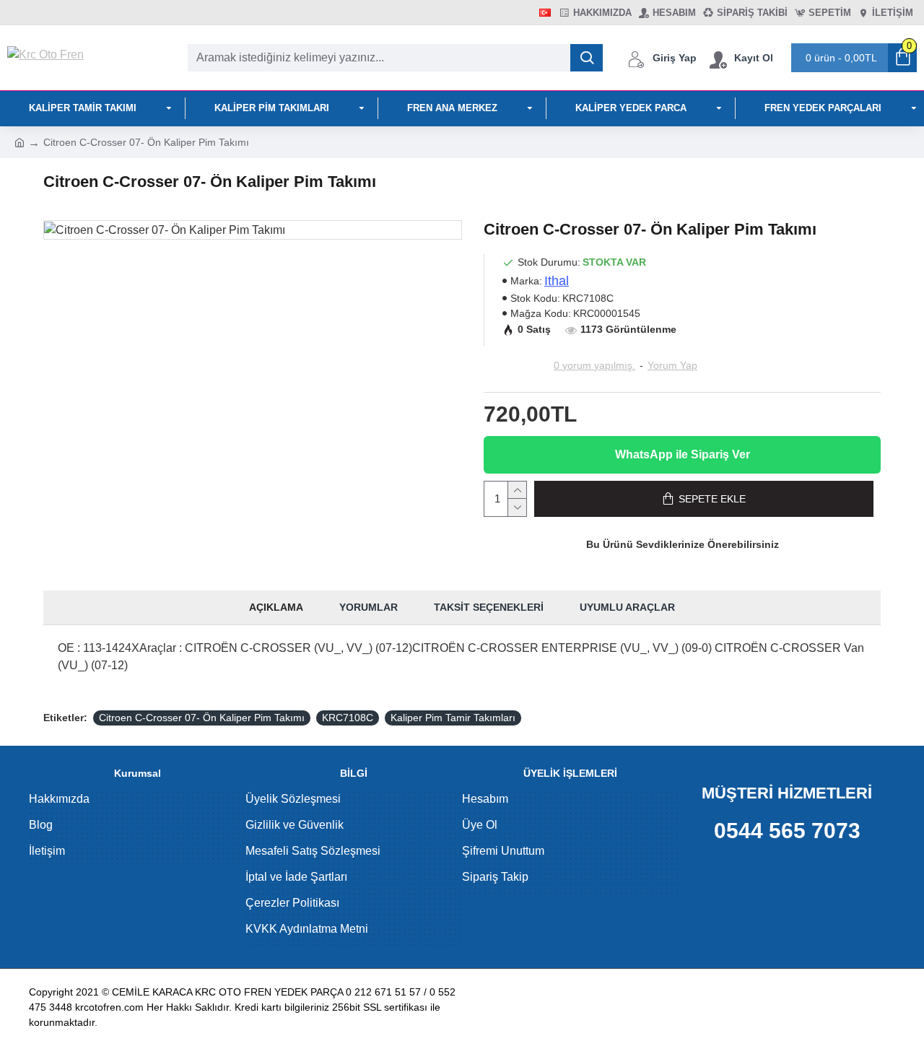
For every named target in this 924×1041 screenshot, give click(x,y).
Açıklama (276, 607)
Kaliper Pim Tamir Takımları (453, 717)
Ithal (556, 281)
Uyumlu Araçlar (627, 607)
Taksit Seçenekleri (489, 607)
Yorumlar (368, 607)
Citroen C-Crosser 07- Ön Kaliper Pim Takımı (202, 717)
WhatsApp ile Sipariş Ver (682, 454)
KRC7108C (347, 717)
